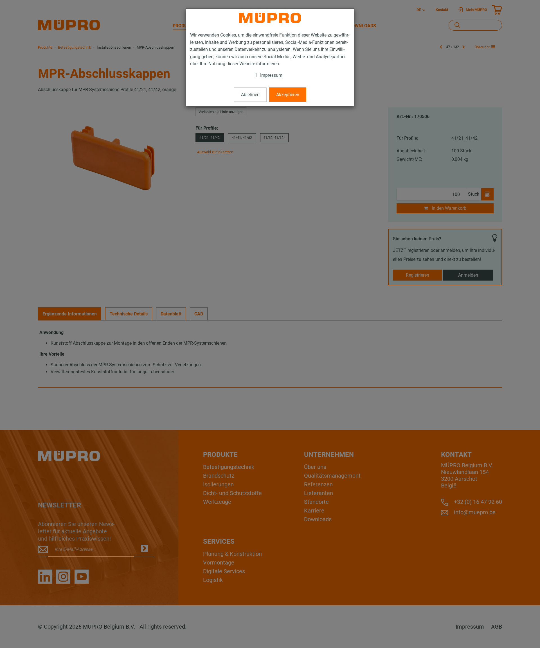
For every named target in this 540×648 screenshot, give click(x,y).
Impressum (271, 75)
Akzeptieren (287, 94)
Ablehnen (250, 94)
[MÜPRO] (270, 18)
